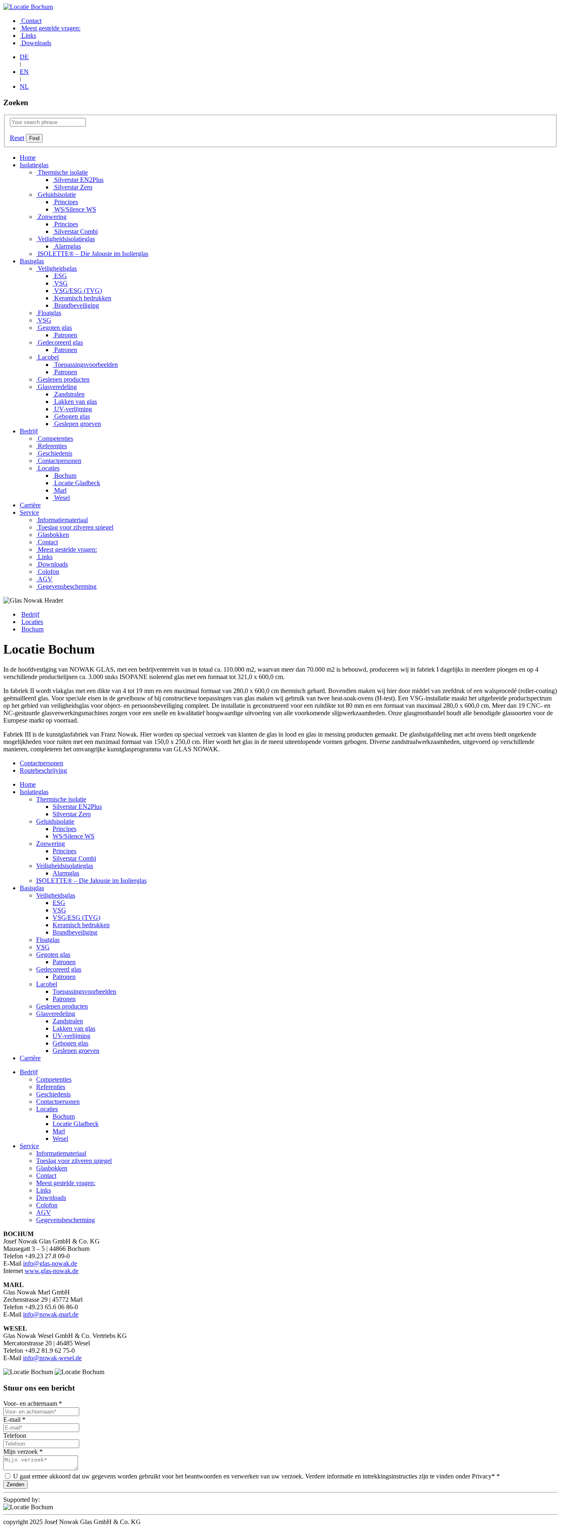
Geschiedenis (54, 453)
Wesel (61, 497)
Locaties (48, 468)
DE (24, 56)
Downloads (35, 42)
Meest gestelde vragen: (50, 28)
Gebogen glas (71, 416)
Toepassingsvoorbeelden (85, 364)
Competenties (54, 438)
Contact (30, 20)
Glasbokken (52, 534)
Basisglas (32, 261)
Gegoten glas (54, 327)
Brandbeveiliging (76, 305)
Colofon (47, 571)
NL (24, 86)
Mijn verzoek (23, 1451)
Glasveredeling (56, 386)
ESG (60, 275)
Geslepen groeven (77, 423)
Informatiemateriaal (62, 519)
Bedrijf (29, 431)
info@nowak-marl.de (50, 1314)
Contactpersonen (58, 460)
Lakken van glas (75, 401)
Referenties (51, 445)
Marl (60, 490)
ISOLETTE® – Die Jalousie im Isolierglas (92, 253)
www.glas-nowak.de (51, 1270)
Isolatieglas (34, 164)
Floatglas (48, 312)
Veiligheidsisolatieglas (65, 238)
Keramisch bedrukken (82, 298)
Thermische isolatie (62, 172)
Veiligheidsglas (56, 268)
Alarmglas (67, 246)
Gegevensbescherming (66, 586)
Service (29, 512)
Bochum (64, 475)
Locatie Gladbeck (76, 482)
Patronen (65, 335)
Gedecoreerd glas (59, 342)
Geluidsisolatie (56, 194)
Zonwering (51, 216)
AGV (44, 579)
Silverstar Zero (72, 187)
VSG (60, 283)
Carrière (30, 505)
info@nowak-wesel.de (52, 1357)
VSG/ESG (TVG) (77, 290)
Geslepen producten (63, 379)
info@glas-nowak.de (50, 1263)
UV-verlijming (72, 408)
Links (28, 35)
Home (28, 157)
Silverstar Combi (75, 231)
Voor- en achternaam (32, 1403)
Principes (65, 201)
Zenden (15, 1484)
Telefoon (14, 1435)
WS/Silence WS (74, 209)
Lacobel (47, 357)
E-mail (14, 1419)
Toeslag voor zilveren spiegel (74, 527)
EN (24, 71)
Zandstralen (69, 394)
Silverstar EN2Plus (78, 179)
